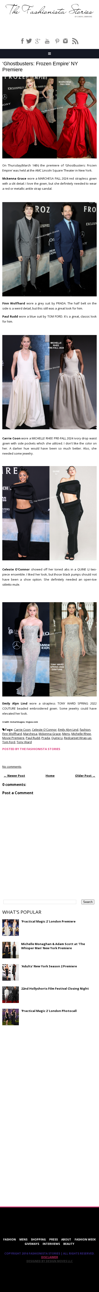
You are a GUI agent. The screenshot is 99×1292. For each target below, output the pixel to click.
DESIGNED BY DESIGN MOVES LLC (49, 1261)
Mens (66, 734)
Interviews (51, 1244)
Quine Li (57, 738)
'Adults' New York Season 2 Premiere (49, 966)
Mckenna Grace (50, 734)
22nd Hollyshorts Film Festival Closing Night (55, 988)
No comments (11, 767)
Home (50, 775)
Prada (45, 738)
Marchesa (30, 734)
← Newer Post (14, 775)
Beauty (68, 1244)
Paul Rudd (33, 738)
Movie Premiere (13, 738)
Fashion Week (85, 1239)
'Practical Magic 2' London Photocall (49, 1011)
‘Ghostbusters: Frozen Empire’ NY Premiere (40, 66)
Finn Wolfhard (12, 734)
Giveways (32, 1244)
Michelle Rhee (81, 734)
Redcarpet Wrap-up (77, 738)
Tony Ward (24, 742)
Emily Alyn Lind (68, 730)
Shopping (38, 1239)
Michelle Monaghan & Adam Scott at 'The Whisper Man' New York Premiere (53, 946)
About (66, 1239)
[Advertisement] (36, 1062)
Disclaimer (49, 1257)
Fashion (9, 1239)
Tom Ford (8, 742)
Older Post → (85, 775)
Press (53, 1239)
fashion (85, 730)
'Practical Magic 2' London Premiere (48, 921)
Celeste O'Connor (44, 730)
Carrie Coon (22, 730)
